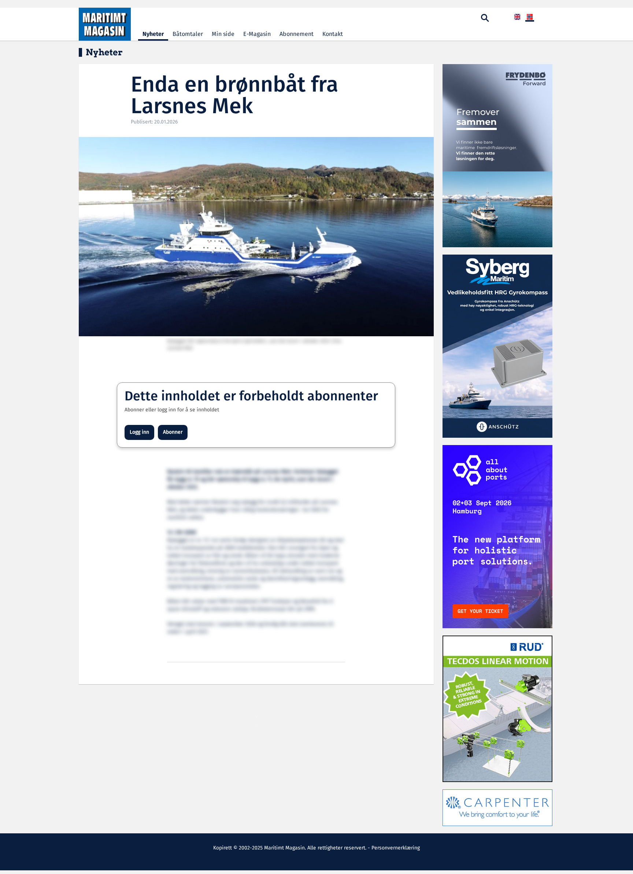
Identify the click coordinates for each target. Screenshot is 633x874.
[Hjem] (105, 24)
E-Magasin (257, 34)
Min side (223, 34)
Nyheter (153, 34)
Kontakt (332, 34)
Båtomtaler (188, 34)
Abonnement (297, 34)
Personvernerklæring (395, 848)
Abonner (172, 432)
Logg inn (139, 432)
